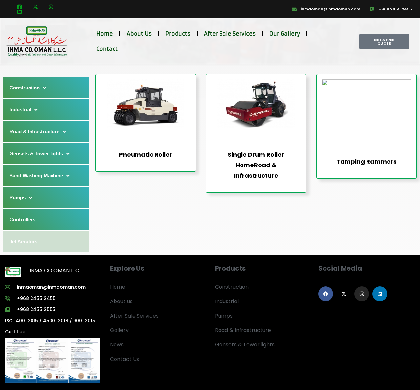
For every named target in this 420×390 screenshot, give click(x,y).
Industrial (20, 109)
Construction (25, 87)
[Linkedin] (379, 293)
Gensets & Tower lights (36, 153)
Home (104, 33)
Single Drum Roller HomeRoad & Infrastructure (256, 165)
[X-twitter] (343, 293)
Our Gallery (284, 33)
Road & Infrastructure (34, 131)
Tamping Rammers (366, 161)
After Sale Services (230, 33)
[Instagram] (361, 293)
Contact (107, 49)
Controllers (22, 219)
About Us (139, 33)
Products (177, 33)
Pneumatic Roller (145, 154)
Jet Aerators (23, 241)
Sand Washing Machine (36, 175)
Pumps (18, 197)
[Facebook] (325, 293)
